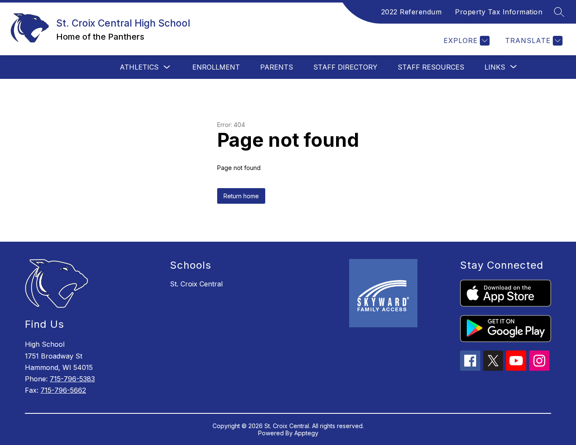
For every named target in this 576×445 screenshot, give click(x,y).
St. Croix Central (196, 284)
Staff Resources (431, 67)
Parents (276, 67)
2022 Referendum (411, 12)
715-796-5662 (63, 390)
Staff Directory (345, 67)
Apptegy (306, 433)
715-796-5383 (72, 379)
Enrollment (216, 67)
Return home (241, 196)
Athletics (139, 67)
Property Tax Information (498, 12)
